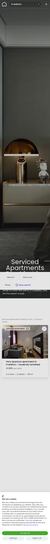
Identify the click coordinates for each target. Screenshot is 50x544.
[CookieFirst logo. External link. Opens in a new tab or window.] (3, 496)
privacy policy (32, 525)
